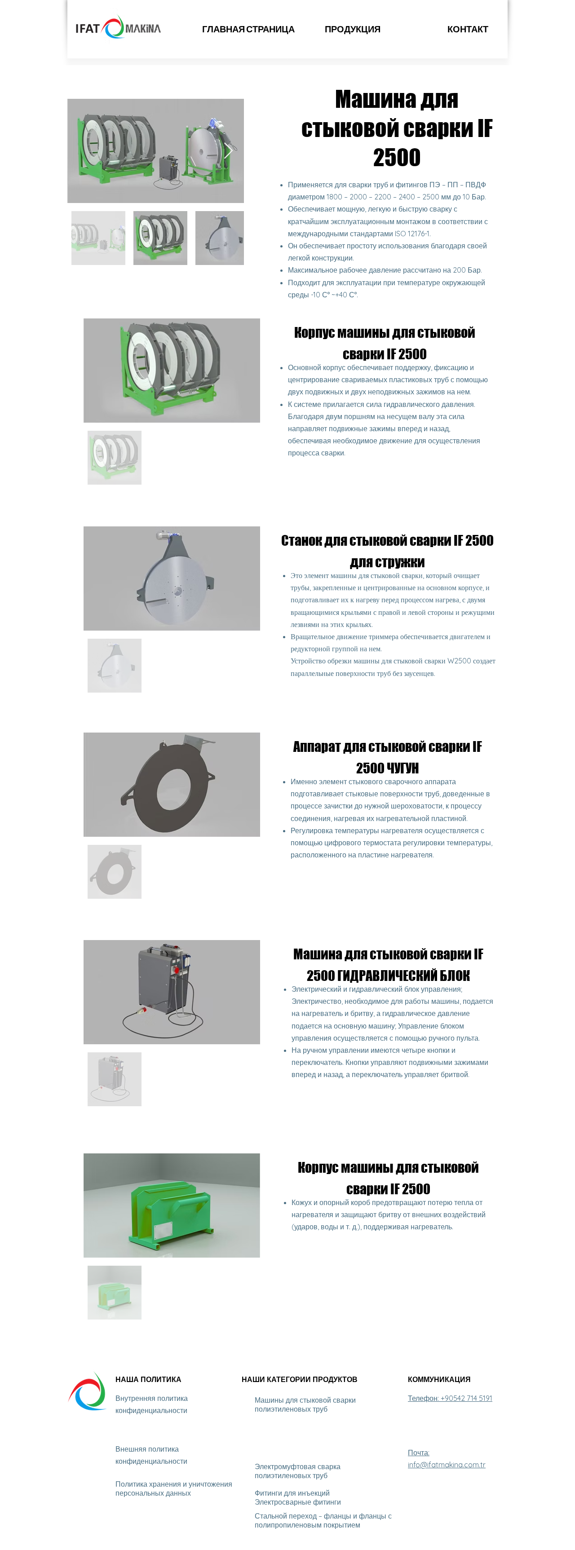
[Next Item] (228, 151)
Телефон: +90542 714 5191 (450, 1398)
